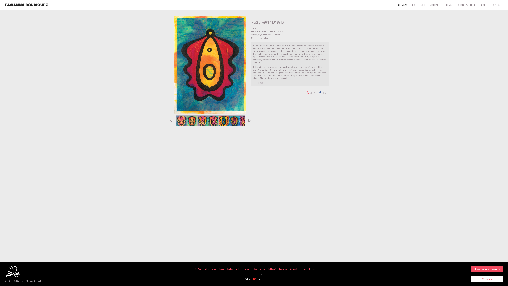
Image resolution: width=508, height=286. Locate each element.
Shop (423, 4)
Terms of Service (247, 274)
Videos (239, 269)
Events (247, 269)
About (484, 4)
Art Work (402, 4)
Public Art (272, 269)
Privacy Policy (261, 274)
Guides (230, 269)
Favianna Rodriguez (26, 5)
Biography (294, 269)
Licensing (283, 269)
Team (303, 269)
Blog (414, 4)
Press (221, 269)
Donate (312, 269)
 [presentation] (171, 120)
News (449, 4)
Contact (497, 4)
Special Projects (466, 4)
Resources (435, 4)
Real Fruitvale (259, 269)
